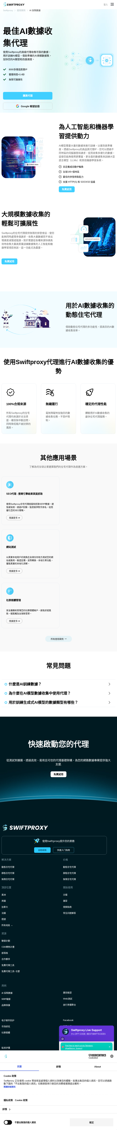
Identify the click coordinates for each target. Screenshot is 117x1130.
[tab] (58, 684)
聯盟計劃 (6, 940)
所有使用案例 (57, 639)
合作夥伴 (6, 959)
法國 (4, 913)
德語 (4, 919)
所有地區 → (7, 925)
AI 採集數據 (7, 992)
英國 (4, 900)
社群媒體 (6, 1032)
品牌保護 (6, 1005)
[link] (8, 10)
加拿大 (5, 906)
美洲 (4, 894)
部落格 (5, 953)
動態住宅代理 (8, 867)
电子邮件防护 (8, 1020)
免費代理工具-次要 (11, 971)
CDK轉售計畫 (8, 946)
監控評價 (6, 1047)
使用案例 (21, 10)
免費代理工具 (8, 965)
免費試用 (58, 774)
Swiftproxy (8, 10)
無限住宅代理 (8, 879)
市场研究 (6, 1026)
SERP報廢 (6, 999)
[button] (112, 4)
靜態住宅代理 (8, 873)
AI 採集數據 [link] (35, 10)
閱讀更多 (13, 518)
